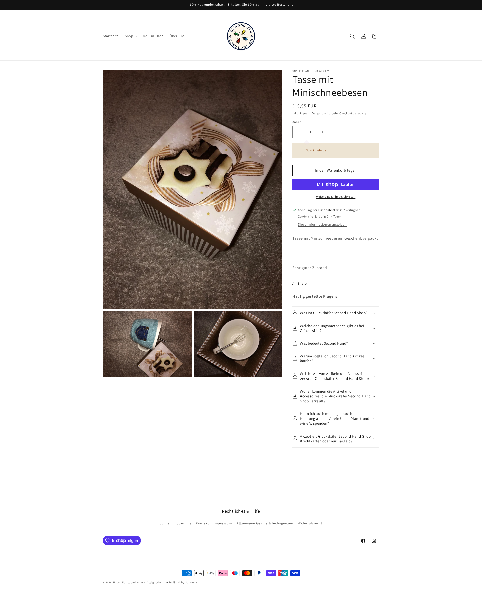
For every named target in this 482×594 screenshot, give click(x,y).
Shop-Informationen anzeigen (322, 224)
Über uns (183, 523)
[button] (131, 36)
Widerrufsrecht (310, 523)
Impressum (223, 523)
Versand (318, 113)
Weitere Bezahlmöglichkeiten (336, 196)
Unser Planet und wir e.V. (129, 582)
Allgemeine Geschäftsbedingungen (265, 523)
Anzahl (297, 122)
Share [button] (302, 283)
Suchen (166, 523)
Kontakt (202, 523)
